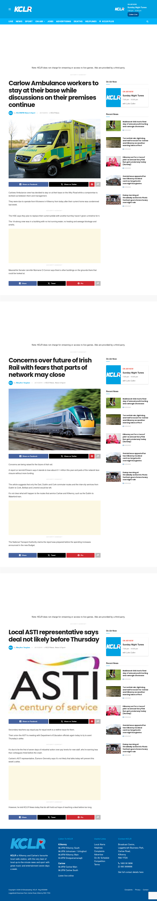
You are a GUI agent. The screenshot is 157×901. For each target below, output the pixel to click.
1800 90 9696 (126, 863)
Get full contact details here (130, 871)
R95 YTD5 (123, 857)
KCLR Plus (108, 21)
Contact (145, 889)
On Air (39, 21)
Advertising (63, 21)
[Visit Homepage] (23, 9)
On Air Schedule (101, 857)
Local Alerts (99, 844)
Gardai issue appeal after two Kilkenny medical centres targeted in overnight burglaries (134, 180)
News (19, 21)
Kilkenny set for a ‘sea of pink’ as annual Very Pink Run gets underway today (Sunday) (134, 161)
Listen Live (133, 14)
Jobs (50, 21)
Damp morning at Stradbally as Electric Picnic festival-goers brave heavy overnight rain (135, 199)
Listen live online (66, 875)
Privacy (137, 889)
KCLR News (55, 113)
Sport (29, 21)
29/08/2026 (127, 206)
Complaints (99, 851)
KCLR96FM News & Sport (25, 113)
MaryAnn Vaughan (23, 382)
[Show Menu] (10, 9)
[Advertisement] (78, 45)
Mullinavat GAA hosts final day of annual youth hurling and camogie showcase (135, 124)
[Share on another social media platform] (98, 184)
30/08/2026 (127, 130)
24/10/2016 (44, 113)
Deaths (78, 21)
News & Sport (60, 382)
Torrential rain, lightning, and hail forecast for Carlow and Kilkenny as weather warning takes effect (135, 142)
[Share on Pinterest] (92, 184)
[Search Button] (147, 21)
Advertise (98, 854)
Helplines (91, 21)
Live (11, 21)
